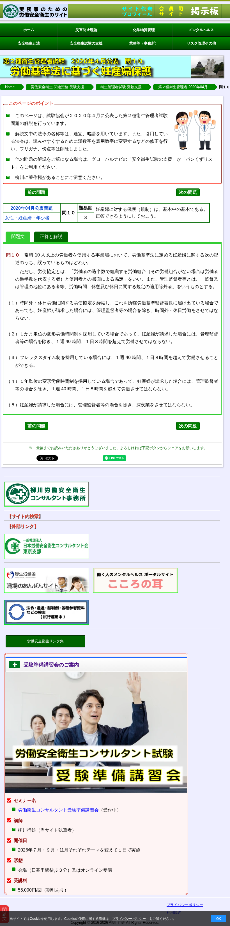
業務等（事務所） (143, 43)
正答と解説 (51, 236)
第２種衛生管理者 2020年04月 (183, 87)
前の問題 (36, 192)
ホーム (28, 30)
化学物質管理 (144, 30)
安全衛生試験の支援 (86, 43)
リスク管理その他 (201, 43)
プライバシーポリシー (129, 919)
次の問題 (188, 192)
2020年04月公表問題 (32, 208)
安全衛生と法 (29, 43)
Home (10, 87)
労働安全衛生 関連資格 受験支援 (57, 87)
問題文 (18, 236)
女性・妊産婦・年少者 (27, 218)
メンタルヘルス (201, 30)
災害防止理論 (86, 30)
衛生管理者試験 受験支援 (121, 87)
